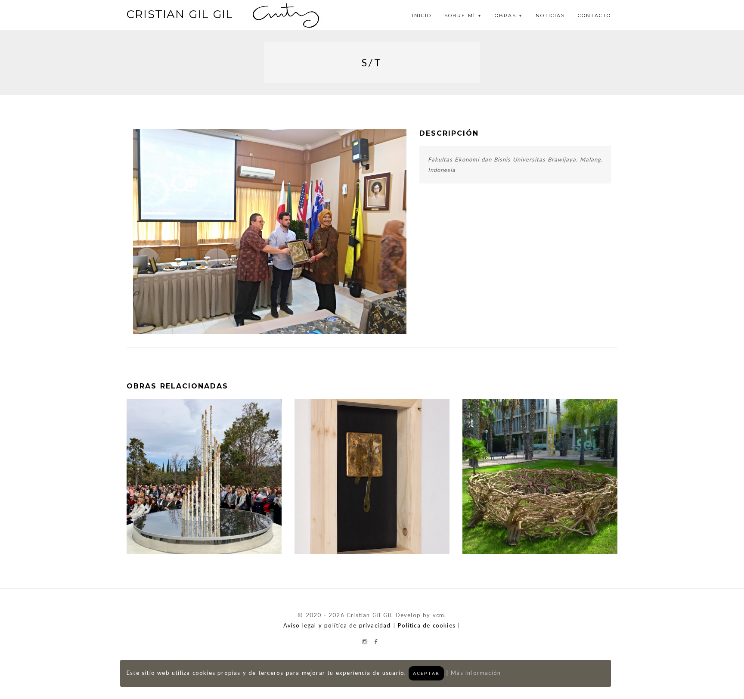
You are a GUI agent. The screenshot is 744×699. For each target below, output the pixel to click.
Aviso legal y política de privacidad (337, 625)
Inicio (421, 15)
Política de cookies (427, 625)
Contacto (594, 15)
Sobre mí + (463, 15)
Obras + (509, 15)
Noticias (550, 15)
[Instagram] (365, 641)
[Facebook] (375, 641)
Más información (476, 672)
